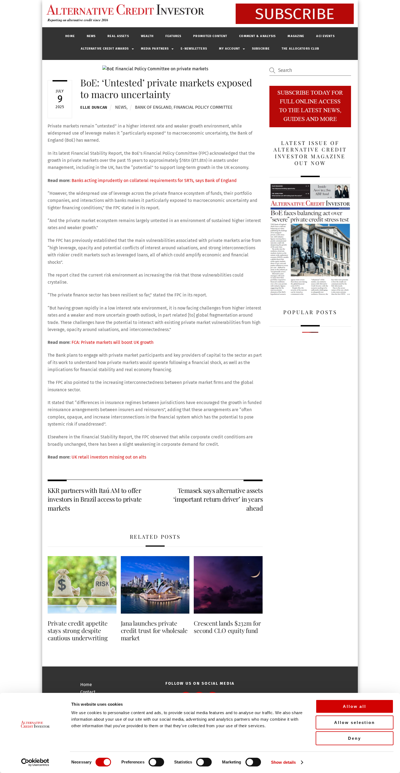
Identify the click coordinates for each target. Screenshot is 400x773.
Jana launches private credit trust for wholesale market (154, 630)
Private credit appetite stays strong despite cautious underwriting (77, 630)
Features (173, 36)
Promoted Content (210, 36)
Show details (283, 762)
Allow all (354, 706)
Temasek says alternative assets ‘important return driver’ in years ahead (218, 499)
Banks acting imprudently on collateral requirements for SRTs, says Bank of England (154, 180)
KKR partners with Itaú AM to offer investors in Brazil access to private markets (95, 499)
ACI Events (325, 36)
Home (70, 36)
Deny (354, 738)
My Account (229, 48)
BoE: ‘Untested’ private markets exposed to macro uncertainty (166, 88)
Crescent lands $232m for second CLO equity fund (227, 627)
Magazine (296, 36)
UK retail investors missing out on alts (109, 457)
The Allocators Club (300, 48)
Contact (88, 692)
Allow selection (354, 722)
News (91, 36)
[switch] (156, 762)
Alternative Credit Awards (105, 48)
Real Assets (118, 36)
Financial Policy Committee (203, 107)
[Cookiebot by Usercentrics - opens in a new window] (35, 762)
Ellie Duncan (93, 107)
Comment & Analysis (257, 36)
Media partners (155, 48)
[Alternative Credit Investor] (123, 9)
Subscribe (261, 48)
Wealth (147, 36)
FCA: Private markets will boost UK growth (112, 342)
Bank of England (153, 107)
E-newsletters (194, 48)
